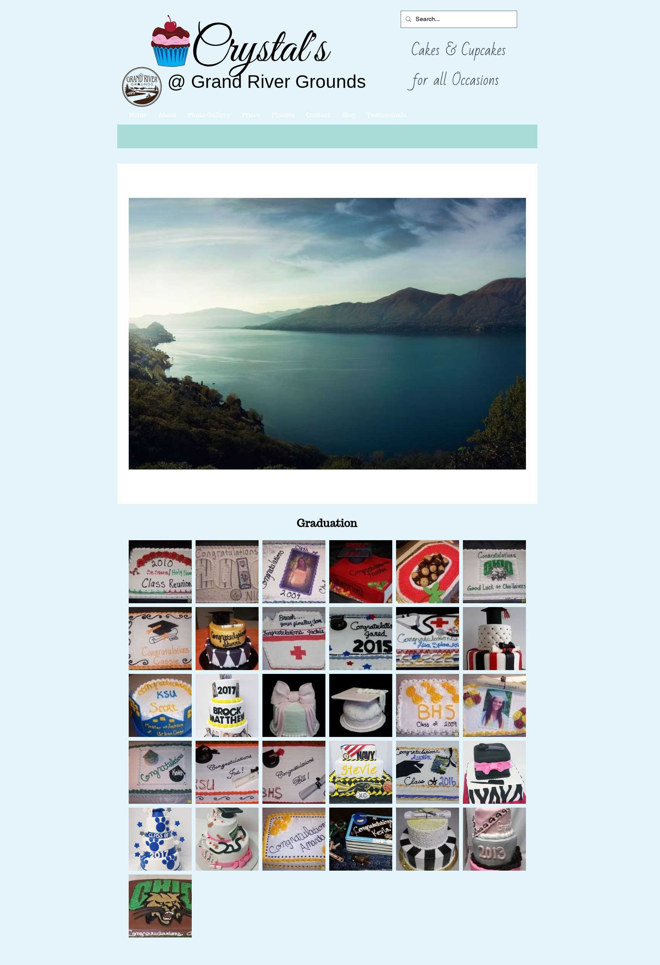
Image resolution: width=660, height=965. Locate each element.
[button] (160, 571)
